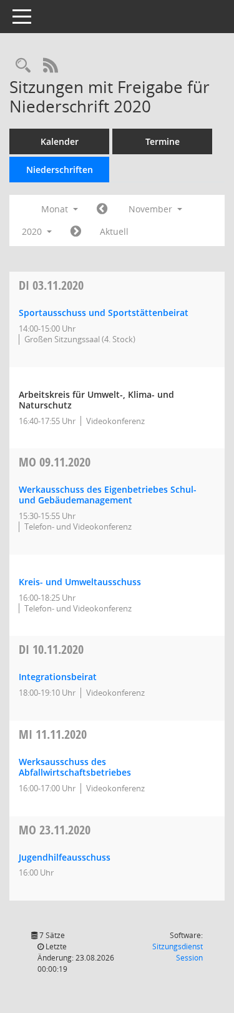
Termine (162, 141)
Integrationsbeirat (58, 677)
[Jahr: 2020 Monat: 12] (75, 231)
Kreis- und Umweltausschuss (80, 582)
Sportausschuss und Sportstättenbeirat (103, 313)
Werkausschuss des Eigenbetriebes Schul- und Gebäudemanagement (108, 494)
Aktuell (114, 231)
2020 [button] (33, 231)
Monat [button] (56, 209)
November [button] (152, 209)
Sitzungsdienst (177, 952)
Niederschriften (59, 169)
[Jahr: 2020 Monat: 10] (102, 209)
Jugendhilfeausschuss (64, 857)
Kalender (60, 141)
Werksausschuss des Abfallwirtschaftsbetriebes (75, 767)
